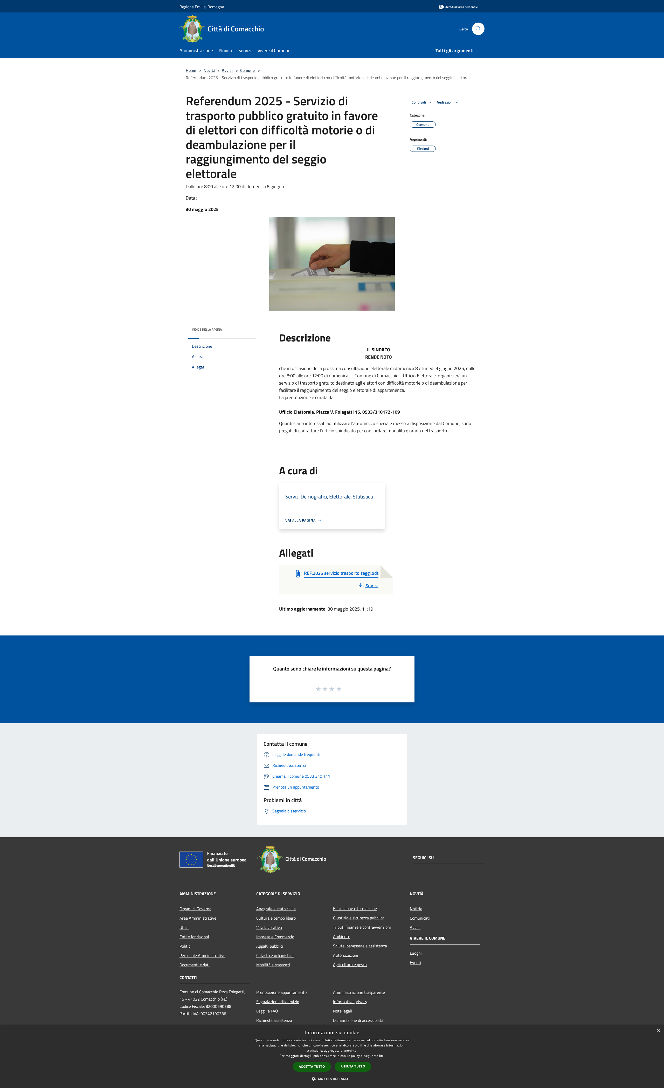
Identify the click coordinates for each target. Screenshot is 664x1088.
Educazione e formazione (355, 908)
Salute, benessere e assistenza (360, 946)
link (381, 1055)
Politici (185, 946)
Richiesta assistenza (274, 1020)
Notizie (416, 909)
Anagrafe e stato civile (276, 909)
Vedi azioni (445, 102)
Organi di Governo (195, 909)
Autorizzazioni (345, 955)
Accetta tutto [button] (312, 1066)
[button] (332, 1079)
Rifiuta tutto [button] (353, 1066)
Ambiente (341, 936)
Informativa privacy (350, 1001)
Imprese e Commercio (275, 937)
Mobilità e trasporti (273, 965)
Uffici (184, 927)
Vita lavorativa (269, 927)
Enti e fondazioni (194, 937)
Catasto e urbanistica (275, 955)
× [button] (658, 1030)
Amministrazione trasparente (359, 992)
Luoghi (416, 953)
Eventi (415, 962)
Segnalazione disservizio (277, 1001)
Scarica (371, 586)
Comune (247, 70)
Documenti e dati (194, 965)
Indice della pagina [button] (207, 329)
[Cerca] (478, 29)
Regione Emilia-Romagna (201, 7)
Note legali (342, 1011)
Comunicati (420, 918)
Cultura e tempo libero (276, 918)
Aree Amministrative (197, 918)
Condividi (419, 102)
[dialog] (332, 1056)
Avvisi (227, 70)
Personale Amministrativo (202, 955)
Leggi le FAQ (267, 1011)
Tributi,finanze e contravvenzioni (362, 927)
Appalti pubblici (269, 946)
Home (191, 70)
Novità (209, 70)
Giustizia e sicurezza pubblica (358, 918)
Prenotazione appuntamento (281, 992)
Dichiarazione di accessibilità (358, 1020)
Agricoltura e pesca (350, 964)
